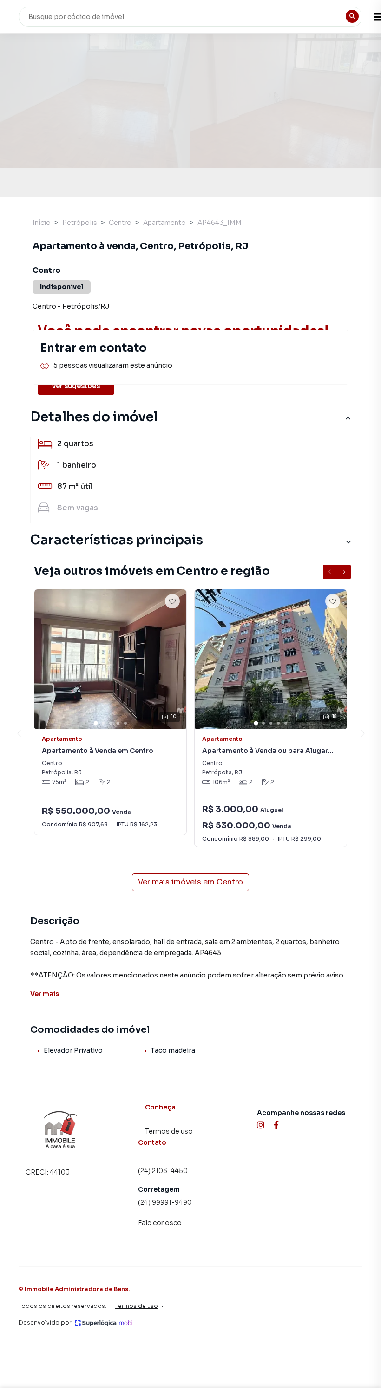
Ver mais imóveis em (190, 882)
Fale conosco (160, 1223)
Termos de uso (169, 1131)
